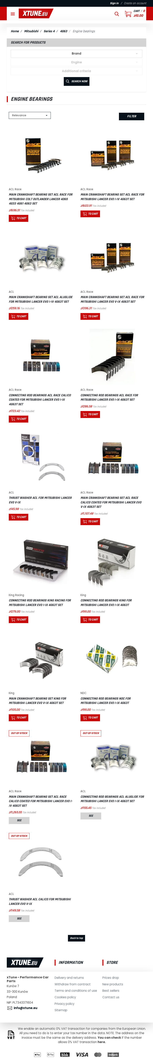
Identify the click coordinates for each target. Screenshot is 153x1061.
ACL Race (15, 189)
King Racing (16, 595)
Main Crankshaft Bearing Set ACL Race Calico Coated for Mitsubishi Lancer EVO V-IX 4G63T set (110, 502)
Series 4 (49, 31)
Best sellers (110, 991)
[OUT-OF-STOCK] (41, 758)
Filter (131, 116)
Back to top (76, 938)
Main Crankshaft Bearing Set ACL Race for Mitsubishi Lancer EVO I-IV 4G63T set (112, 196)
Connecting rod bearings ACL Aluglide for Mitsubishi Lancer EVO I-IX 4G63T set (112, 799)
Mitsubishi (31, 31)
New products (112, 984)
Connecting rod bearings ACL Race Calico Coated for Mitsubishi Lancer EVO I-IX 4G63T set (40, 399)
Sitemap (61, 1010)
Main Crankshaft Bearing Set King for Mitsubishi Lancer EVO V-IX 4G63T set (37, 700)
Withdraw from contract (73, 984)
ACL (11, 292)
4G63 (63, 31)
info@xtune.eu (25, 1008)
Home (15, 31)
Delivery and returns (69, 978)
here (101, 1042)
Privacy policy (64, 1004)
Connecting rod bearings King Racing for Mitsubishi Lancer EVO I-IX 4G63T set (40, 602)
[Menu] (13, 13)
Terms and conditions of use (76, 991)
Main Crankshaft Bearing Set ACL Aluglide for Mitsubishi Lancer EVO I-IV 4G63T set (40, 299)
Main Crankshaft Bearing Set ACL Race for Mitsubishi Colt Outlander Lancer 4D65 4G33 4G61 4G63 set (40, 199)
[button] (117, 13)
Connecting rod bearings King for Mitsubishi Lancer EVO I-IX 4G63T (105, 602)
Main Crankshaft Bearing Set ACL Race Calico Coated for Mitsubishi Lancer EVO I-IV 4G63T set (40, 801)
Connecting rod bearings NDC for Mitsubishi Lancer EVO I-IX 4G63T (105, 700)
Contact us (110, 997)
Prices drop (110, 978)
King (83, 595)
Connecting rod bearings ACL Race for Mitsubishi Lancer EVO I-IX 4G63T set (109, 397)
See (19, 820)
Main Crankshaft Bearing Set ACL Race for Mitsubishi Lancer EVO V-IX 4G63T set (112, 299)
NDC (83, 693)
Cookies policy (65, 997)
